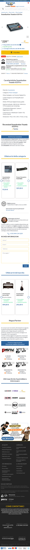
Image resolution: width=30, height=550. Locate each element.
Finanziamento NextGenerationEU (6, 479)
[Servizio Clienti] (22, 518)
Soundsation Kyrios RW (6, 294)
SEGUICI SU (22, 537)
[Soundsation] (25, 42)
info (20, 45)
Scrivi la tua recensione (15, 137)
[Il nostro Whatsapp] (8, 532)
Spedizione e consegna (7, 454)
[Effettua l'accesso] (24, 4)
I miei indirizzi (19, 470)
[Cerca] (3, 9)
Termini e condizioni (6, 447)
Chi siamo (4, 466)
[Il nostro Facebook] (22, 532)
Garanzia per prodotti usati (21, 451)
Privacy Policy (5, 468)
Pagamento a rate (6, 456)
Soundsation (11, 90)
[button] (1, 181)
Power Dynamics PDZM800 (21, 177)
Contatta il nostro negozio (7, 474)
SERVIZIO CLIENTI (22, 523)
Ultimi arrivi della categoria (15, 156)
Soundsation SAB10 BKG (20, 294)
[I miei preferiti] (20, 4)
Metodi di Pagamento (7, 449)
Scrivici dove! (10, 210)
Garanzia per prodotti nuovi (21, 448)
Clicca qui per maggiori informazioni (15, 344)
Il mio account (19, 466)
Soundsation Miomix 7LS (6, 177)
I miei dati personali (20, 473)
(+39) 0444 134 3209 (15, 233)
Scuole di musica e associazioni (6, 471)
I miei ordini (18, 468)
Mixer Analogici (13, 92)
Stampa (26, 73)
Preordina (15, 52)
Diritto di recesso (6, 451)
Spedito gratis (6, 46)
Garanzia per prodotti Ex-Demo (21, 455)
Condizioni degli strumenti (22, 457)
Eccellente (14, 6)
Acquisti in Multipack (6, 458)
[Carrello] (27, 4)
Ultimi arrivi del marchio (15, 273)
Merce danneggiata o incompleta (21, 460)
